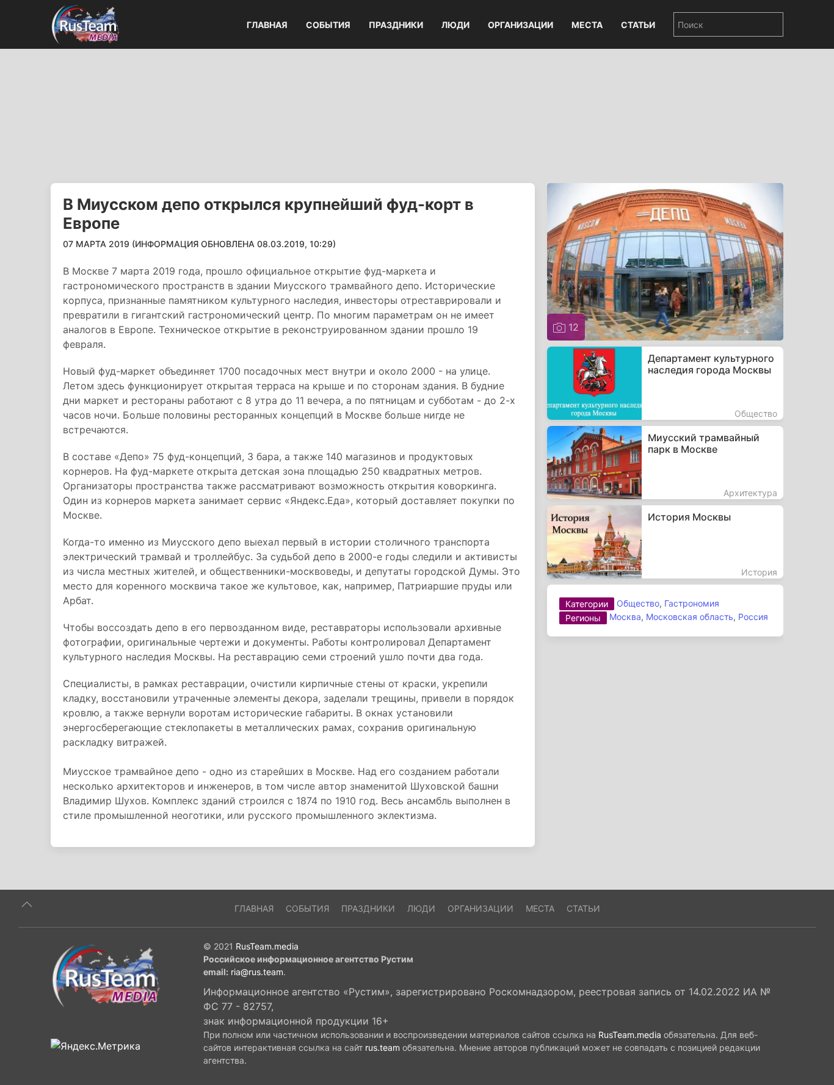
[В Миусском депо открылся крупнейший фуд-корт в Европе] (665, 260)
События (328, 25)
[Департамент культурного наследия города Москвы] (665, 383)
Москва (625, 616)
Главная (267, 25)
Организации (520, 25)
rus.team (382, 1047)
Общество (638, 603)
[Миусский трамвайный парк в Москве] (665, 462)
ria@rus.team (257, 972)
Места (587, 25)
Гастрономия (691, 603)
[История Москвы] (665, 542)
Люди (455, 25)
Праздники (396, 25)
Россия (753, 616)
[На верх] (26, 904)
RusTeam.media (267, 946)
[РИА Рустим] (106, 975)
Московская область (689, 616)
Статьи (638, 25)
